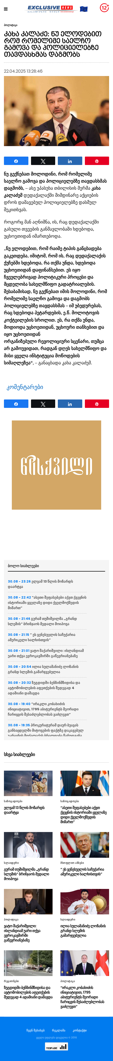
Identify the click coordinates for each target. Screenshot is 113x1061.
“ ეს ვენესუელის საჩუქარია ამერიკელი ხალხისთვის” (41, 637)
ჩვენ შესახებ (36, 1030)
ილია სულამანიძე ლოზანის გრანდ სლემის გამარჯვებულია (43, 669)
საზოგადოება (13, 801)
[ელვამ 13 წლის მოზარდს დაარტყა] (28, 783)
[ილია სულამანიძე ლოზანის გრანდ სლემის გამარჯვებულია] (84, 901)
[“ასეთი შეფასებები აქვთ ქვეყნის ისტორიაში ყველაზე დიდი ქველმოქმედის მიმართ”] (84, 783)
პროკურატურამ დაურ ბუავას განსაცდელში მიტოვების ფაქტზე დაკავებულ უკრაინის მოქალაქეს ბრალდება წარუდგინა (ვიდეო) (46, 733)
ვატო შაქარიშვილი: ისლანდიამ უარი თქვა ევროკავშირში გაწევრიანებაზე (46, 653)
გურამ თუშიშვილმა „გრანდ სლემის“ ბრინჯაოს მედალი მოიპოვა (42, 621)
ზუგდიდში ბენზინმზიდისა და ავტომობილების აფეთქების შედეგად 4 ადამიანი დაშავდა (44, 688)
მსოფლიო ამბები (72, 863)
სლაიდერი (11, 863)
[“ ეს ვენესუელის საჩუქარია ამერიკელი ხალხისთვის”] (84, 844)
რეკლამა (58, 1030)
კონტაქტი (80, 1030)
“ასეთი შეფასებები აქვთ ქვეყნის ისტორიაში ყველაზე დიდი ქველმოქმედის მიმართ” (47, 602)
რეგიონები (11, 981)
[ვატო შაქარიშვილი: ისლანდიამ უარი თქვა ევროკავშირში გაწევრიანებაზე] (28, 901)
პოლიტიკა (10, 25)
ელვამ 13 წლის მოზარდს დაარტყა (24, 810)
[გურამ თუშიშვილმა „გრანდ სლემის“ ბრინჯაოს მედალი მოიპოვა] (28, 844)
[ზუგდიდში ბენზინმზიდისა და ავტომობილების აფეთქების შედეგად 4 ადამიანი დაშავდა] (28, 963)
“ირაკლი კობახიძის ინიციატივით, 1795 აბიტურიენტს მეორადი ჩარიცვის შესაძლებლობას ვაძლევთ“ (43, 709)
